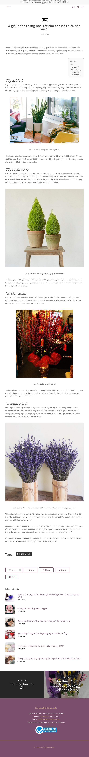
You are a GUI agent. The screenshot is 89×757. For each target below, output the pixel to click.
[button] (82, 7)
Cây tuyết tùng (76, 70)
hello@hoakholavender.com (49, 719)
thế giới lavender (24, 554)
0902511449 (44, 716)
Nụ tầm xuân (75, 72)
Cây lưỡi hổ (75, 67)
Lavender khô (76, 75)
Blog (45, 20)
